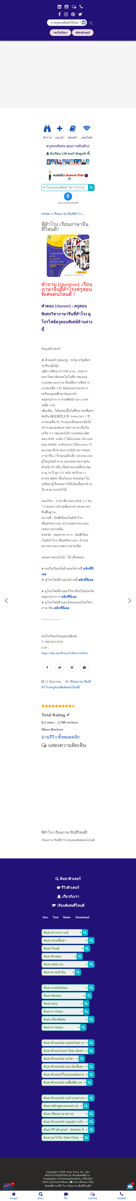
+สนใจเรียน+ (60, 32)
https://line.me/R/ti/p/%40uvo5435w (64, 653)
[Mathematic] (59, 128)
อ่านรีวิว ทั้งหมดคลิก (60, 737)
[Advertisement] (68, 73)
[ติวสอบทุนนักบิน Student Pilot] (68, 179)
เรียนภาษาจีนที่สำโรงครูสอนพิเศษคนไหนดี (83, 214)
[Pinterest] (73, 14)
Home (45, 214)
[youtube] (66, 6)
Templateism (50, 1178)
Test (55, 917)
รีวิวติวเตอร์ (69, 887)
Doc (45, 917)
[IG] (66, 14)
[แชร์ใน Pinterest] (72, 667)
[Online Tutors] (86, 128)
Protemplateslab (69, 1178)
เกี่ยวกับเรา (70, 896)
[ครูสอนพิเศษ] (68, 165)
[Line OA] (74, 6)
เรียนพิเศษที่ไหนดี (70, 905)
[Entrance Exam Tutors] (73, 128)
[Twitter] (80, 14)
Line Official (79, 1182)
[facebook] (59, 14)
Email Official (60, 1182)
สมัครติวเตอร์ (82, 32)
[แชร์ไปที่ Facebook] (47, 667)
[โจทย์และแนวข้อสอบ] (130, 1186)
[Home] (59, 6)
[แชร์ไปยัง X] (59, 667)
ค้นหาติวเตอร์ (70, 879)
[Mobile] (81, 6)
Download (82, 917)
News (66, 917)
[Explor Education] (47, 128)
